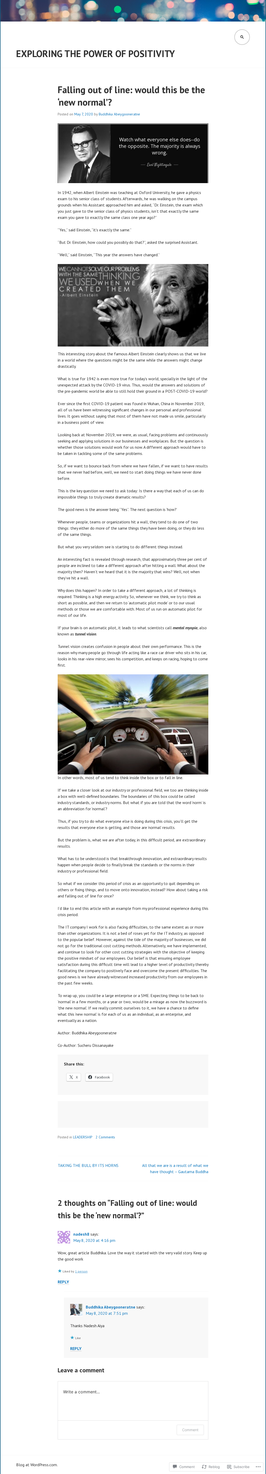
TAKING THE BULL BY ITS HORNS (88, 1165)
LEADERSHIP (82, 1137)
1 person (81, 1271)
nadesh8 (81, 1234)
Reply (63, 1281)
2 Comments (105, 1137)
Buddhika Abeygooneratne (119, 114)
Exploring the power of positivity (95, 53)
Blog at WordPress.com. (37, 1464)
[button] (133, 305)
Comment (190, 1430)
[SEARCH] (242, 37)
